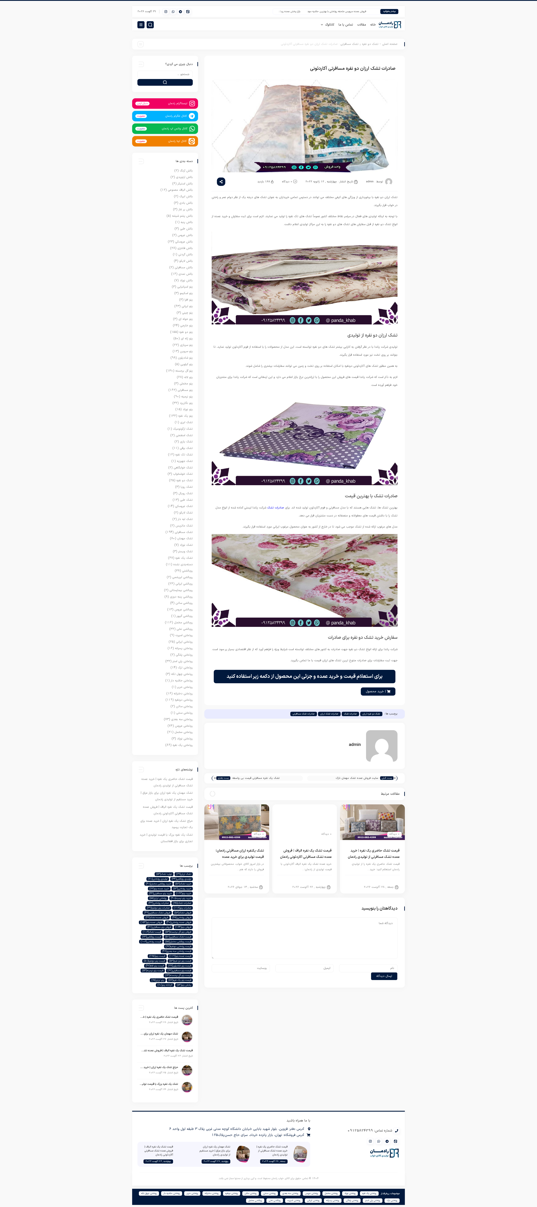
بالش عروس (185, 235)
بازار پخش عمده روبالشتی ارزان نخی (305, 11)
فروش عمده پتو (151, 922)
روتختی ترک (185, 667)
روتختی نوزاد (185, 738)
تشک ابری (186, 422)
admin (370, 182)
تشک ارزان (183, 874)
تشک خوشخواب (183, 474)
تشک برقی (186, 448)
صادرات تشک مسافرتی (304, 714)
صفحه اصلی (390, 44)
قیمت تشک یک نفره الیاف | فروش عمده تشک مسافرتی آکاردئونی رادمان (166, 1051)
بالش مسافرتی (184, 267)
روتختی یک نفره (183, 745)
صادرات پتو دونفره (158, 908)
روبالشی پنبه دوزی (181, 597)
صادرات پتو (182, 908)
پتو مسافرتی (185, 390)
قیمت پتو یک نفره (179, 980)
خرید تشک (183, 884)
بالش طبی (186, 229)
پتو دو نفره (186, 332)
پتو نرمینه (187, 396)
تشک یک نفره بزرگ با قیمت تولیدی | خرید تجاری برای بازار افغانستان (158, 1084)
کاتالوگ (329, 24)
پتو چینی (187, 313)
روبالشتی (187, 571)
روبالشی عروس (184, 609)
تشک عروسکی (184, 506)
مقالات (361, 24)
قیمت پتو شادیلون (179, 966)
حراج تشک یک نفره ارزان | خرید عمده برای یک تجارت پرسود (158, 1067)
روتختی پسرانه (184, 648)
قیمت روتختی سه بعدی (176, 951)
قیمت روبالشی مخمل (178, 942)
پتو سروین (186, 351)
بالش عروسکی (184, 242)
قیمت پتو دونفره (154, 961)
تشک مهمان (185, 538)
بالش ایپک (186, 196)
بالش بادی (186, 203)
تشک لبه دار (185, 519)
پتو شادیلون (185, 358)
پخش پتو (184, 985)
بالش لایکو (186, 261)
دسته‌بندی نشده (183, 564)
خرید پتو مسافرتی (160, 893)
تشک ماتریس (184, 526)
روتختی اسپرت (184, 635)
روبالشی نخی (185, 629)
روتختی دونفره (184, 700)
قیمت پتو (157, 956)
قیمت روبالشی (151, 937)
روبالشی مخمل (183, 622)
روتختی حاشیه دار (182, 680)
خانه (373, 24)
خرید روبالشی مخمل (158, 884)
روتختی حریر (185, 687)
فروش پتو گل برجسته (178, 932)
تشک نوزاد (186, 545)
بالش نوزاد (186, 280)
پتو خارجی (186, 325)
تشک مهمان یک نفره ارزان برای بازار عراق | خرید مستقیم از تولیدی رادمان (158, 1034)
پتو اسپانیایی (185, 287)
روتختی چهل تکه (182, 674)
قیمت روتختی (151, 942)
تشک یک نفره (184, 558)
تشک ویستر (185, 551)
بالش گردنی (185, 254)
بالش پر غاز (186, 209)
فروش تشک (183, 913)
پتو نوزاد (188, 409)
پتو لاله (188, 377)
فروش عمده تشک (157, 917)
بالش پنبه (187, 222)
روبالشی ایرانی (184, 584)
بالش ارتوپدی (184, 177)
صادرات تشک (275, 508)
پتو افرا (189, 300)
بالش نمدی (186, 274)
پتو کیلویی (186, 364)
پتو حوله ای (186, 319)
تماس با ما (346, 24)
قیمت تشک (152, 932)
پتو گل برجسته (184, 371)
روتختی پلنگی (184, 655)
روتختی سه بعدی (182, 719)
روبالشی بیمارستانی (181, 590)
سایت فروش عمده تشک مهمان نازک (357, 778)
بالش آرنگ (186, 171)
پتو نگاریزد (186, 403)
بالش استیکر (185, 184)
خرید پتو (183, 893)
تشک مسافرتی (349, 44)
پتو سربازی (186, 345)
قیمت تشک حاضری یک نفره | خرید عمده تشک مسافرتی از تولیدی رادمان (158, 1017)
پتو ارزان (157, 980)
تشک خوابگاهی (183, 467)
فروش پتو (183, 927)
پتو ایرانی (187, 306)
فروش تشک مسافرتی (157, 913)
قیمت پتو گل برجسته (178, 975)
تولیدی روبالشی (181, 879)
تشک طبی (186, 500)
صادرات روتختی (159, 903)
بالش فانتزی (185, 248)
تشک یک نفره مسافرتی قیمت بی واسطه (256, 778)
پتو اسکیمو (186, 293)
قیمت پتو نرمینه (152, 970)
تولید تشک (164, 874)
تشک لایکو (186, 513)
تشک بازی (186, 441)
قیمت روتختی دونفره (178, 946)
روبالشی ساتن (184, 603)
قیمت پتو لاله (155, 966)
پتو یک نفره (185, 416)
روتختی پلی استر (183, 661)
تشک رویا (187, 487)
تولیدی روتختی (157, 879)
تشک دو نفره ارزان (371, 714)
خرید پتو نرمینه (181, 898)
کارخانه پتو (165, 985)
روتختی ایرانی (184, 642)
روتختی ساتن (184, 706)
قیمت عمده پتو (180, 956)
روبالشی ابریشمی (182, 577)
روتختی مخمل (184, 732)
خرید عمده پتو (159, 889)
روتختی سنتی (184, 713)
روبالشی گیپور (185, 616)
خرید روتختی (182, 889)
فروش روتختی (181, 917)
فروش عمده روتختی (179, 922)
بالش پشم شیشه (182, 216)
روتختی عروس (184, 726)
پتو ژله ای (187, 338)
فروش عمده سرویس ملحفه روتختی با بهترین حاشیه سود (360, 11)
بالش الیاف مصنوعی (180, 190)
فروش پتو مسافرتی (159, 927)
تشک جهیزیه (185, 461)
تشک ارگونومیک (183, 429)
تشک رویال (186, 493)
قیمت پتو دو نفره (180, 961)
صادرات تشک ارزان (329, 714)
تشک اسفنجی (184, 435)
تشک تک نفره (184, 454)
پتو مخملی (186, 383)
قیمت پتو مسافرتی (179, 970)
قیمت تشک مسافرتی (178, 937)
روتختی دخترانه (183, 693)
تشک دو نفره (370, 44)
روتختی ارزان (158, 898)
